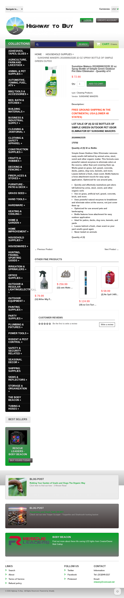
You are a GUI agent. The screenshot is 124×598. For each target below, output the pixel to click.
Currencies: (104, 9)
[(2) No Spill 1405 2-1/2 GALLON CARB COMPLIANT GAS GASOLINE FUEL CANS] (110, 277)
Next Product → (112, 249)
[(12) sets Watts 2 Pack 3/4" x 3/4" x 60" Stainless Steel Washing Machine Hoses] (65, 273)
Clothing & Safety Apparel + (15, 141)
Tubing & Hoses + (14, 407)
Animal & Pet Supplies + (17, 72)
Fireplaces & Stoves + (17, 177)
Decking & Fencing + (15, 168)
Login (88, 20)
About (11, 575)
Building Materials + (16, 110)
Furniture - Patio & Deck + (18, 185)
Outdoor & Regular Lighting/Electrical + (19, 288)
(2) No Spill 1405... (109, 294)
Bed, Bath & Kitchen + (16, 101)
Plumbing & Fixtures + (16, 326)
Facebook (72, 575)
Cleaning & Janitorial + (16, 130)
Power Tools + (18, 333)
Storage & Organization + (17, 389)
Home (38, 54)
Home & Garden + (14, 221)
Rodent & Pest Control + (18, 340)
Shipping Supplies (14, 369)
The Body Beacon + (14, 398)
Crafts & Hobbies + (14, 159)
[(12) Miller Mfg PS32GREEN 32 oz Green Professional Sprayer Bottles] (43, 279)
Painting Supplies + (15, 308)
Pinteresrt (72, 579)
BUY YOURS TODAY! (20, 460)
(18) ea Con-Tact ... (87, 305)
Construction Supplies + (18, 150)
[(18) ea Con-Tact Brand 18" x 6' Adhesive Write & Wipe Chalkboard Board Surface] (88, 282)
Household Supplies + (60, 54)
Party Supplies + (15, 317)
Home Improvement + (18, 230)
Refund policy (15, 583)
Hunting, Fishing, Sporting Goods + (14, 256)
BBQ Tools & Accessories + (18, 92)
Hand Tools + (17, 199)
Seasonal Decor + (15, 361)
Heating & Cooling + (15, 212)
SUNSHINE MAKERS (88, 96)
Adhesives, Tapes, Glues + (18, 52)
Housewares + (18, 246)
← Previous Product (43, 249)
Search (12, 570)
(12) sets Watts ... (65, 288)
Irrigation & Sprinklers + (17, 268)
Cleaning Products (85, 93)
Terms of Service (16, 579)
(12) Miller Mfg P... (43, 299)
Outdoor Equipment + (16, 299)
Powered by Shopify (47, 591)
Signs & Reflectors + (17, 378)
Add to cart (96, 83)
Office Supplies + (15, 276)
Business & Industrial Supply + (15, 120)
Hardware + (16, 205)
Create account (107, 20)
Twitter (71, 570)
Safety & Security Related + (15, 351)
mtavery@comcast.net (104, 582)
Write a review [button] (107, 324)
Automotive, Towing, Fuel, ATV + (17, 83)
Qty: (73, 84)
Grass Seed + (17, 193)
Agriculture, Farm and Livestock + (17, 62)
